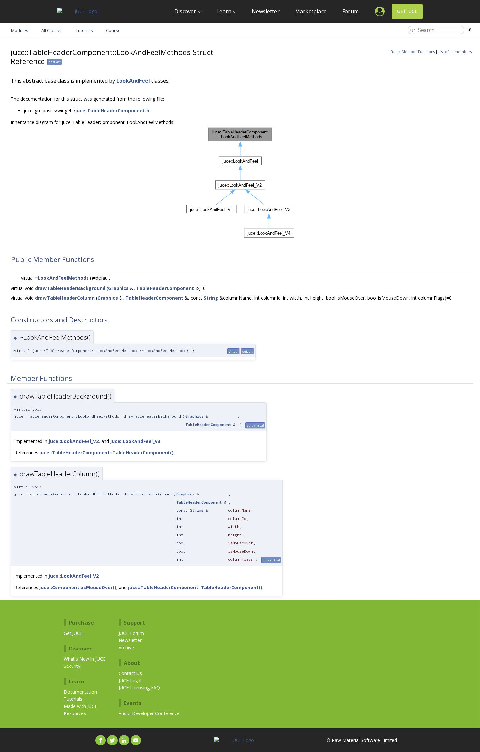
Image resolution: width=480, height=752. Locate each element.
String (211, 298)
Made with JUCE (80, 706)
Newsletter (266, 11)
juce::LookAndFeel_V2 (74, 441)
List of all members (455, 51)
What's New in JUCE (84, 659)
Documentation (80, 692)
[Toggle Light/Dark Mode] (469, 30)
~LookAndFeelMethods (62, 278)
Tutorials (73, 699)
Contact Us (130, 673)
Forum (350, 11)
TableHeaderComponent (165, 288)
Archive (126, 647)
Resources (75, 713)
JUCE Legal (130, 680)
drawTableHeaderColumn (65, 298)
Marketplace (311, 11)
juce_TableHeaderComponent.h (112, 110)
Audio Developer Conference (149, 713)
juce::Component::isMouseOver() (78, 587)
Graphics (118, 288)
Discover (185, 11)
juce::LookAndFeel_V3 (135, 441)
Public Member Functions (412, 51)
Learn (223, 11)
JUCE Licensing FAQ (139, 687)
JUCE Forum (131, 633)
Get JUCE (407, 11)
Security (72, 666)
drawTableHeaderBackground (70, 288)
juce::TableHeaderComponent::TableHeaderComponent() (107, 452)
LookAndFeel (133, 80)
